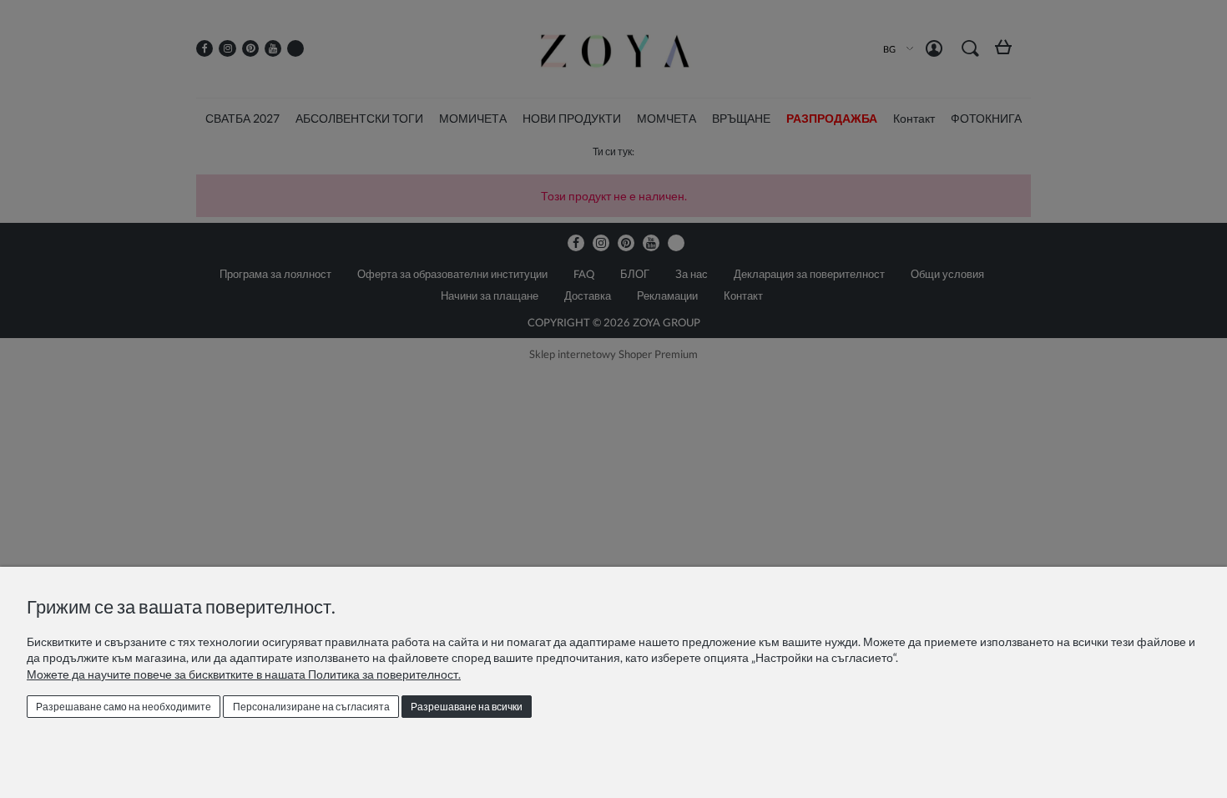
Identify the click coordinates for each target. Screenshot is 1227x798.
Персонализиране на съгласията (311, 706)
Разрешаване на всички (467, 706)
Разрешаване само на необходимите (123, 706)
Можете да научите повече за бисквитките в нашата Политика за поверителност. (244, 674)
